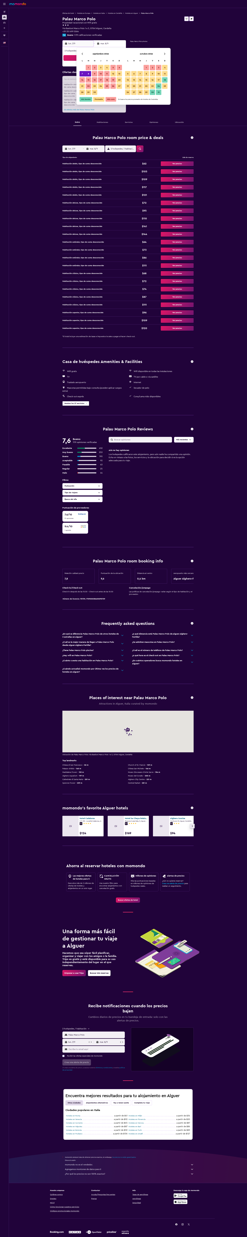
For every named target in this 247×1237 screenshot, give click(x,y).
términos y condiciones (104, 1067)
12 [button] (113, 74)
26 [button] (113, 86)
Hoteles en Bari (135, 1127)
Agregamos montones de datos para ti (83, 1169)
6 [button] (119, 68)
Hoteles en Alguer (131, 13)
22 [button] (88, 86)
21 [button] (82, 86)
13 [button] (119, 74)
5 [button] (113, 68)
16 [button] (95, 80)
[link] (128, 900)
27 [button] (119, 86)
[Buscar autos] (4, 22)
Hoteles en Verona (136, 1123)
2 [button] (94, 68)
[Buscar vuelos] (4, 11)
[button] (4, 4)
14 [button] (82, 80)
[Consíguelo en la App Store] (180, 1201)
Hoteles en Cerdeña (115, 13)
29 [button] (88, 92)
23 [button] (94, 86)
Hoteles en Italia (99, 13)
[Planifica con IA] (4, 28)
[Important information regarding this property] (192, 561)
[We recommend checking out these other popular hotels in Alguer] (192, 808)
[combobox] (96, 1035)
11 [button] (107, 74)
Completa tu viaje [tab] (142, 1103)
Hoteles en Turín (135, 1130)
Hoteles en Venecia (74, 1119)
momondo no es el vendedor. (79, 1165)
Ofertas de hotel (68, 13)
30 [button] (94, 92)
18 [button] (107, 80)
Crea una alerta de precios (173, 883)
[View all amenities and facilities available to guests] (192, 362)
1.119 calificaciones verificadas (88, 35)
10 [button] (101, 74)
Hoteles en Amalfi (136, 1134)
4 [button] (107, 68)
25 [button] (107, 86)
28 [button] (82, 92)
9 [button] (94, 74)
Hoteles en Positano (74, 1134)
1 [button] (88, 68)
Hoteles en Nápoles (74, 1127)
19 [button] (113, 80)
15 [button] (88, 80)
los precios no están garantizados (124, 1157)
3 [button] (100, 68)
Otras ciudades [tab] (74, 1103)
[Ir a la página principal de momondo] (17, 4)
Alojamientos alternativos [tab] (97, 1103)
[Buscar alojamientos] (4, 17)
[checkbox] (75, 516)
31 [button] (159, 92)
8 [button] (88, 74)
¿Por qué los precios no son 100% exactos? (85, 1174)
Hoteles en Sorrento (74, 1123)
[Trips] (4, 35)
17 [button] (101, 80)
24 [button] (101, 86)
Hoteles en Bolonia (74, 1130)
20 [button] (119, 80)
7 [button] (82, 74)
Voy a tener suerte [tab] (121, 1103)
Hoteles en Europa (83, 13)
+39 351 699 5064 (70, 31)
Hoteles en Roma (73, 1116)
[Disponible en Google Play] (180, 1195)
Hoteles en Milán (135, 1116)
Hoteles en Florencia (137, 1119)
